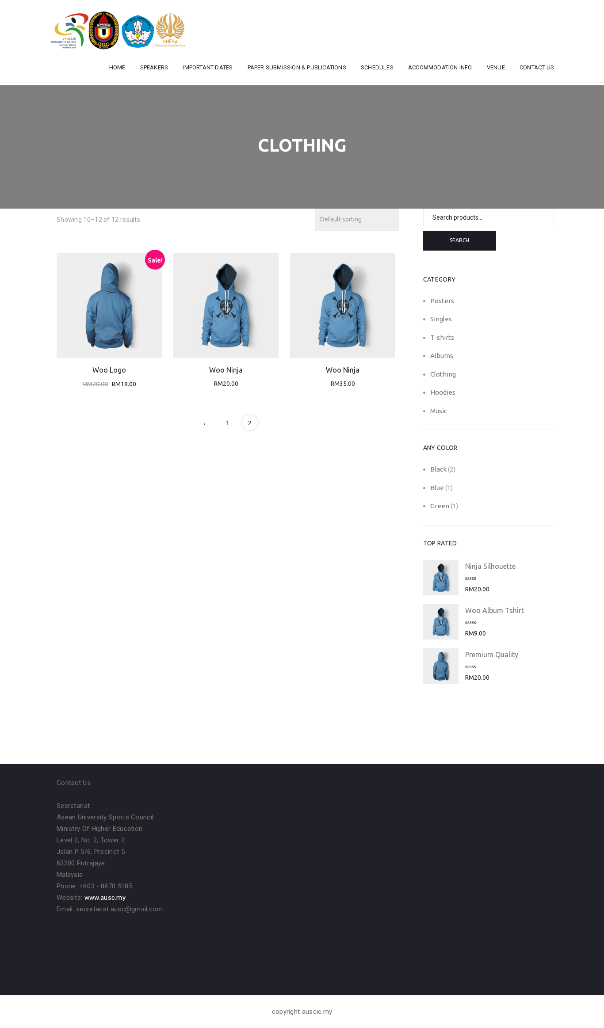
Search (459, 240)
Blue (437, 487)
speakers (154, 67)
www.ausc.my (105, 898)
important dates (208, 67)
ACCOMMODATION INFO (440, 67)
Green (439, 506)
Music (438, 411)
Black (438, 469)
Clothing (443, 374)
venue (496, 67)
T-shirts (442, 337)
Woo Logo (109, 370)
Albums (441, 355)
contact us (537, 67)
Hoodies (442, 392)
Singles (441, 319)
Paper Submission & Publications (297, 67)
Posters (442, 301)
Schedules (377, 67)
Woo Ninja (226, 370)
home (117, 67)
